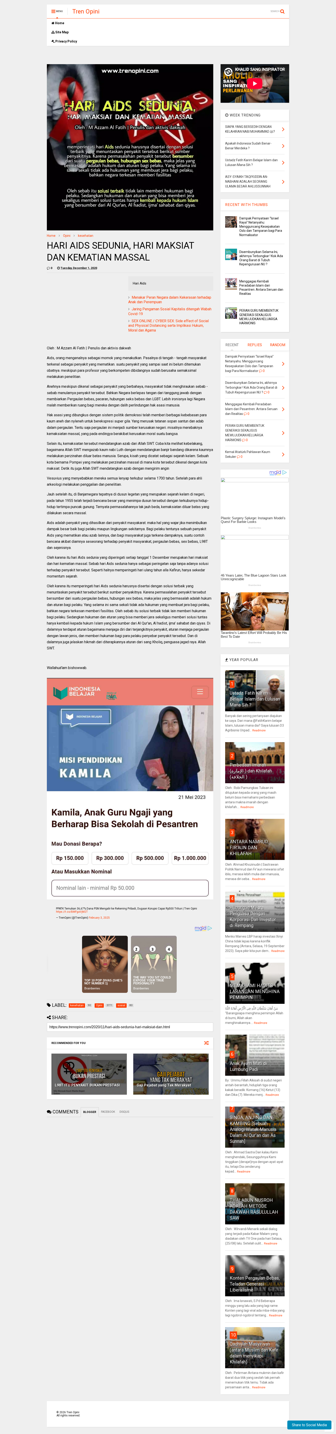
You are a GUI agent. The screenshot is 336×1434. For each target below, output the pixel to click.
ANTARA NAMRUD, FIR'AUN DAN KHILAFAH (249, 847)
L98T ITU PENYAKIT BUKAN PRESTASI (87, 1085)
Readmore (259, 730)
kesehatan (85, 235)
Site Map (62, 32)
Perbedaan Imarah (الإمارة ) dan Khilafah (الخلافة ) (251, 771)
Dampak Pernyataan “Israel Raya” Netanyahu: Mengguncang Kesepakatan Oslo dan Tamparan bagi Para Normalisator (260, 226)
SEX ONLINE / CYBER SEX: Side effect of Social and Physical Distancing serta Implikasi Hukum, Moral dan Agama (168, 326)
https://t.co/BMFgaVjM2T (72, 911)
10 (233, 1335)
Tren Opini (85, 11)
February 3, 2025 (99, 917)
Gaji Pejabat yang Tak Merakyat (164, 1085)
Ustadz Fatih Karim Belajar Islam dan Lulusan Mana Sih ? (255, 699)
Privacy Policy (66, 41)
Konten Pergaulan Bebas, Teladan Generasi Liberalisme (255, 1284)
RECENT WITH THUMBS (246, 205)
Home (59, 23)
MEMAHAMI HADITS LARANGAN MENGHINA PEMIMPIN (255, 991)
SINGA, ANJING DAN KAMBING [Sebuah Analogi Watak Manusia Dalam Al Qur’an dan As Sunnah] (253, 1129)
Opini (66, 235)
